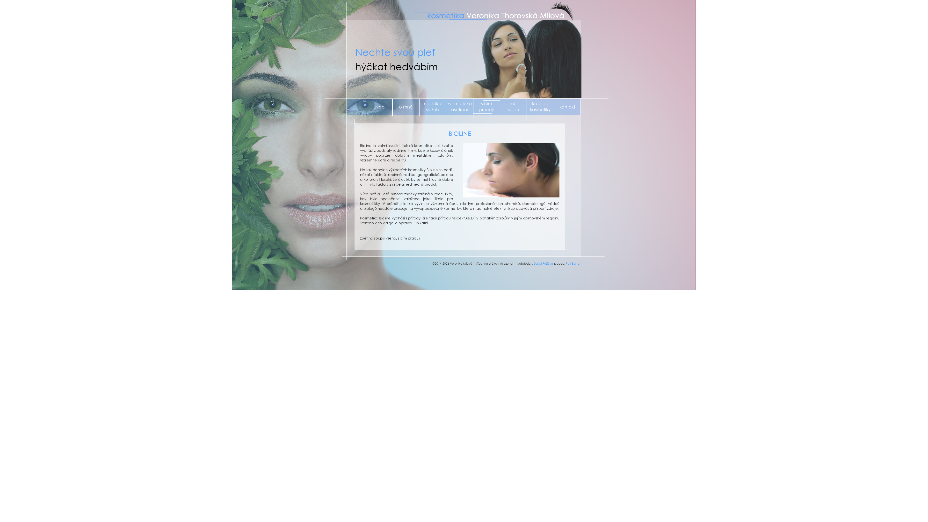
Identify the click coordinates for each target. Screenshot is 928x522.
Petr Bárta (573, 263)
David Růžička (543, 263)
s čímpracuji (486, 107)
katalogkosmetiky (540, 107)
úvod (379, 107)
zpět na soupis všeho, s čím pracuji (390, 238)
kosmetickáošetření (460, 107)
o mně (406, 107)
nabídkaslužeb (432, 107)
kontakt (567, 107)
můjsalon (513, 107)
